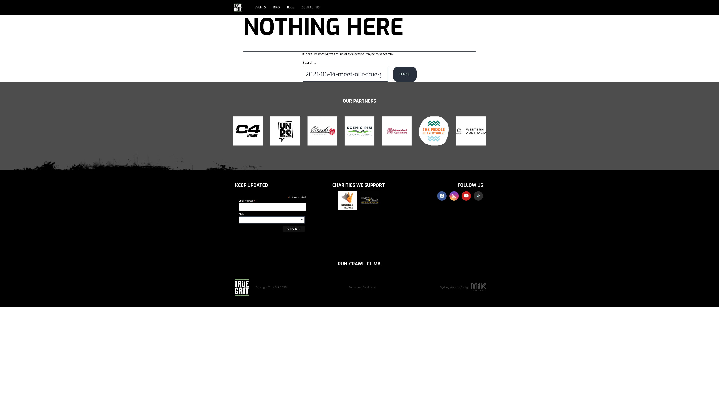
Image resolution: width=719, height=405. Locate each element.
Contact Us (311, 7)
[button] (237, 131)
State (241, 214)
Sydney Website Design (454, 287)
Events (260, 7)
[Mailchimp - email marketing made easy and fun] (260, 240)
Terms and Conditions (362, 287)
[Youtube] (466, 196)
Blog (290, 7)
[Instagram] (454, 196)
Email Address (247, 201)
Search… (309, 62)
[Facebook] (442, 196)
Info (276, 7)
